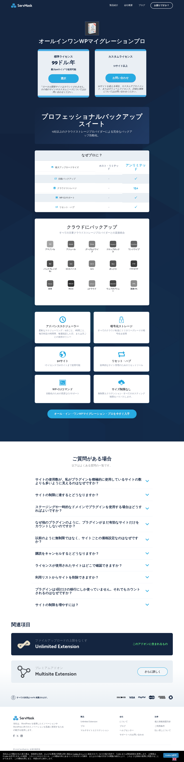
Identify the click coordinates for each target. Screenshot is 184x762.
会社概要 (128, 5)
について (124, 721)
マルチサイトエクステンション (95, 730)
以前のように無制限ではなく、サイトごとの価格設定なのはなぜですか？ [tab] (86, 540)
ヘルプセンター (127, 730)
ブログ (142, 5)
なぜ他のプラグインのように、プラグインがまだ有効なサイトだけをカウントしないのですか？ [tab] (87, 524)
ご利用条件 (160, 726)
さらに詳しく (153, 672)
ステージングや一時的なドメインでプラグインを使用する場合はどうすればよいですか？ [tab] (88, 508)
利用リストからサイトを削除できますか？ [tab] (67, 577)
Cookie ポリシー (79, 754)
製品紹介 (114, 5)
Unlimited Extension (89, 721)
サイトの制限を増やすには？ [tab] (57, 605)
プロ (83, 726)
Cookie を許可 (171, 755)
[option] (176, 759)
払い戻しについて (163, 730)
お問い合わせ (120, 78)
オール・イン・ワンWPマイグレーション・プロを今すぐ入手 (92, 414)
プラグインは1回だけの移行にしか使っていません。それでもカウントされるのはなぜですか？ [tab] (87, 591)
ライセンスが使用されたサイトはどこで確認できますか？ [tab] (78, 565)
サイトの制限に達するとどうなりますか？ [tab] (67, 495)
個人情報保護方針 (163, 721)
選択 (63, 78)
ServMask (22, 5)
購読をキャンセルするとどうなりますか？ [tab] (67, 553)
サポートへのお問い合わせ (132, 734)
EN (179, 759)
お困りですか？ (161, 5)
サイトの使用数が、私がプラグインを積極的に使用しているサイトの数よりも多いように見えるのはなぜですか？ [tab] (88, 481)
